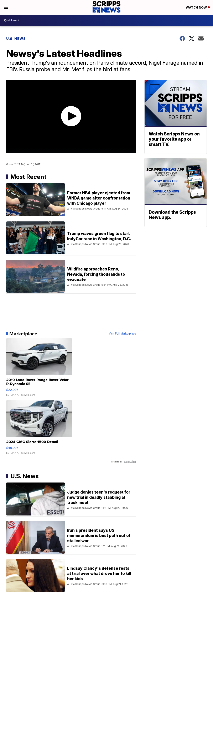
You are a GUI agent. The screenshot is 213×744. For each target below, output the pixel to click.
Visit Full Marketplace (122, 333)
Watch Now (197, 7)
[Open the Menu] (6, 7)
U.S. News (16, 39)
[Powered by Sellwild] (130, 461)
